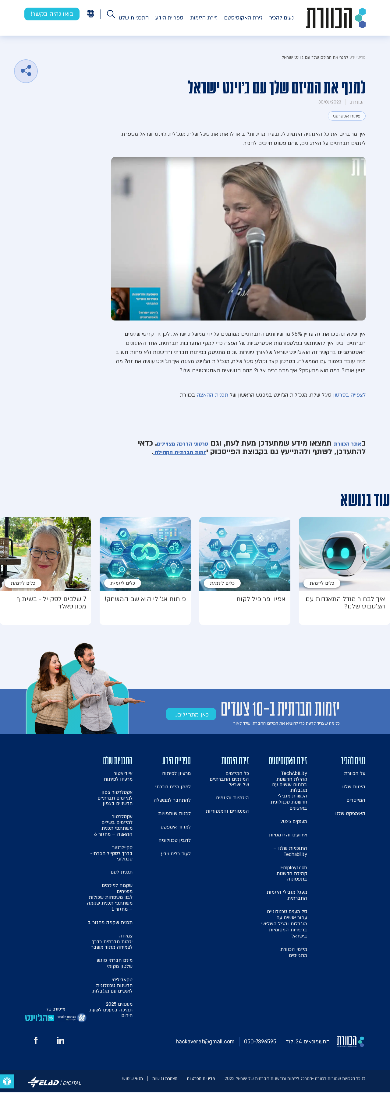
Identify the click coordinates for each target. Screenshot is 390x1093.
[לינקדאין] (60, 1042)
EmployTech (291, 873)
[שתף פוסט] (25, 71)
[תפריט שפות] (90, 14)
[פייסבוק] (36, 1042)
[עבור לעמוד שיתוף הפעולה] (72, 1019)
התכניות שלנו (134, 17)
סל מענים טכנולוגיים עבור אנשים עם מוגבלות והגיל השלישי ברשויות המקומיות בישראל (284, 923)
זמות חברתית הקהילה (179, 452)
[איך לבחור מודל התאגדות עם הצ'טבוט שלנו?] (344, 571)
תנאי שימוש (132, 1078)
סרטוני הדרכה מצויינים (182, 443)
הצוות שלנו (353, 786)
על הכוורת (354, 773)
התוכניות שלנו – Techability (290, 851)
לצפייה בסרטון (349, 394)
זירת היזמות (203, 17)
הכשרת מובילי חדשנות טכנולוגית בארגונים (289, 802)
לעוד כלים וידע (176, 853)
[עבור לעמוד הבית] (336, 18)
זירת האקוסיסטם (243, 17)
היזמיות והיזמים (232, 797)
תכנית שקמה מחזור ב (110, 922)
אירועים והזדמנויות (288, 835)
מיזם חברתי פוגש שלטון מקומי (115, 963)
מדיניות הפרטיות (201, 1078)
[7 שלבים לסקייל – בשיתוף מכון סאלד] (45, 571)
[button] (7, 1081)
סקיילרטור (111, 853)
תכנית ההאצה (212, 394)
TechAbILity (289, 781)
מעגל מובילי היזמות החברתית (287, 895)
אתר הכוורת (347, 443)
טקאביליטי (112, 985)
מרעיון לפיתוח (176, 773)
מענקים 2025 (293, 821)
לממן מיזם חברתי (173, 786)
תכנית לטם (122, 872)
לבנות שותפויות (174, 813)
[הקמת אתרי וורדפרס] (54, 1088)
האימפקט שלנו (350, 813)
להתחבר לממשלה (172, 800)
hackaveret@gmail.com (205, 1041)
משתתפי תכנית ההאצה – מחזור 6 (113, 831)
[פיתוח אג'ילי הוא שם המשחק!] (145, 571)
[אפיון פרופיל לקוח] (244, 571)
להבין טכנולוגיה (174, 840)
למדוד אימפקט (176, 827)
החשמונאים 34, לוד (308, 1041)
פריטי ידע (357, 57)
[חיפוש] (111, 14)
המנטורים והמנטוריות (227, 811)
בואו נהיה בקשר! (51, 14)
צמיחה (112, 941)
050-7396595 (260, 1041)
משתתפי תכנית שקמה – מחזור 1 (110, 906)
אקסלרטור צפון (115, 797)
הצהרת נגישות (164, 1078)
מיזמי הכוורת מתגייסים (293, 952)
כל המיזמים (229, 778)
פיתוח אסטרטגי (346, 116)
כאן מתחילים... (191, 715)
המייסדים (355, 800)
